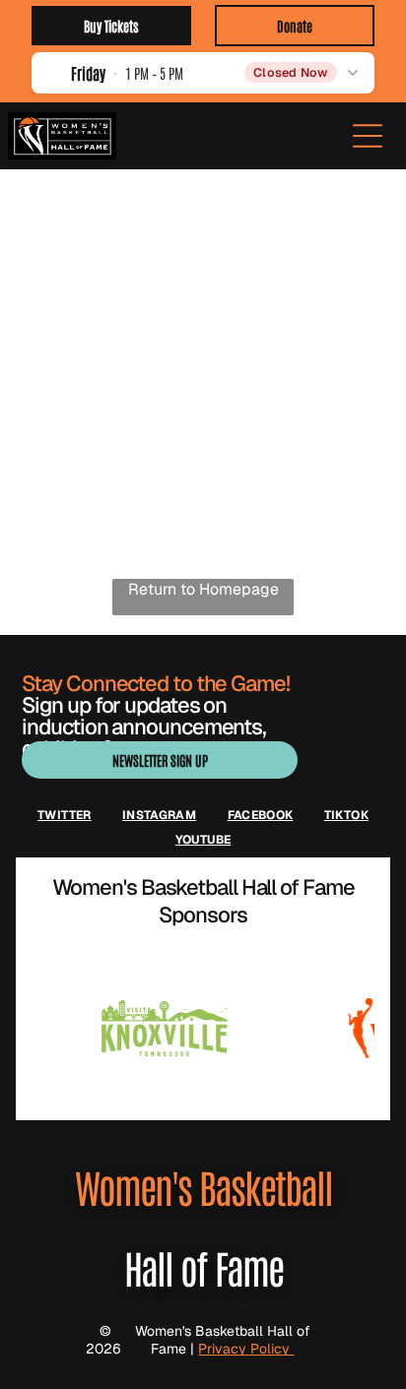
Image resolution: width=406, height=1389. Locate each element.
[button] (202, 72)
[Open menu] (367, 136)
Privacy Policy (246, 1348)
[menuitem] (65, 814)
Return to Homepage (203, 589)
